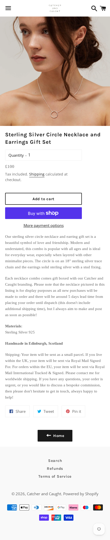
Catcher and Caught (44, 493)
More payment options (44, 225)
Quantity (16, 155)
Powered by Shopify (80, 493)
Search (55, 460)
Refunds (55, 468)
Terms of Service (55, 476)
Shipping (37, 174)
